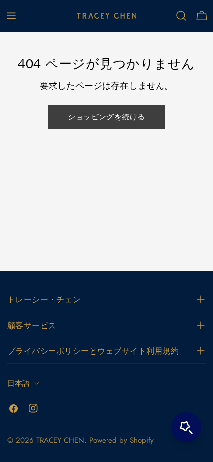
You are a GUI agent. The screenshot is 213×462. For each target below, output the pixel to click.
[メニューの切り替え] (11, 16)
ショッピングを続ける (106, 117)
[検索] (181, 16)
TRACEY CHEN (60, 440)
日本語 (18, 383)
